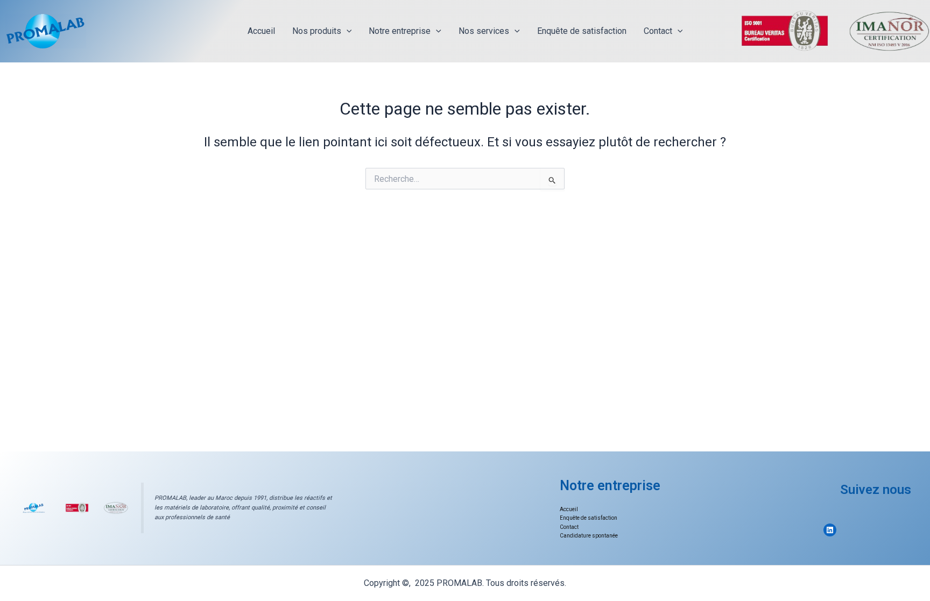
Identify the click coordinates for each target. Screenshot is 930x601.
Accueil (261, 31)
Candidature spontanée (589, 536)
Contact (658, 31)
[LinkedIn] (829, 530)
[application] (346, 31)
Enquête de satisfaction (581, 31)
